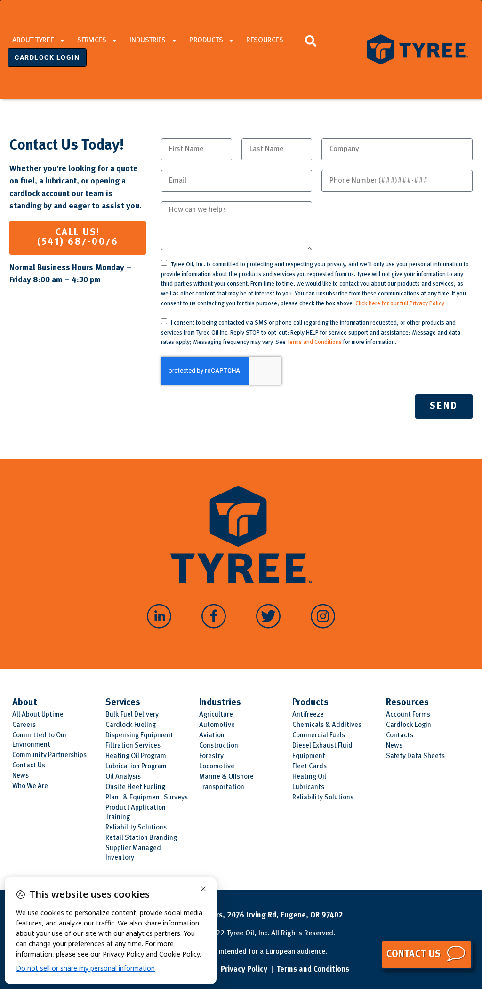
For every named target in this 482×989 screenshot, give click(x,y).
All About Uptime (38, 714)
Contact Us (28, 765)
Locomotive (216, 766)
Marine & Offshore (226, 777)
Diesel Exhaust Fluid (322, 746)
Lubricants (308, 787)
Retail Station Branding (141, 838)
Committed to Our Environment (39, 740)
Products (206, 40)
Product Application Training (135, 813)
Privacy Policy (244, 969)
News (20, 776)
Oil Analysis (123, 777)
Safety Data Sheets (415, 756)
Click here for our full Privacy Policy (399, 304)
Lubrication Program (136, 766)
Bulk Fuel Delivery (132, 714)
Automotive (217, 725)
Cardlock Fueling (130, 725)
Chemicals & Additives (327, 725)
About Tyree (33, 40)
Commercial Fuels (318, 735)
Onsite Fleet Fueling (135, 787)
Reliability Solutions (136, 827)
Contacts (399, 735)
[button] (310, 40)
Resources (264, 40)
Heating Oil (309, 777)
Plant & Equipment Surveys (146, 797)
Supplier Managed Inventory (133, 853)
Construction (218, 746)
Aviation (212, 735)
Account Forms (408, 714)
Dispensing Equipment (139, 735)
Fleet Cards (309, 766)
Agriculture (216, 714)
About (24, 703)
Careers (24, 725)
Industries (147, 40)
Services (91, 40)
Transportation (221, 787)
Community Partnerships (49, 755)
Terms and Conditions (314, 342)
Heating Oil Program (135, 756)
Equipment (308, 756)
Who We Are (30, 786)
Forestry (211, 756)
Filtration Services (133, 746)
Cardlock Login (408, 725)
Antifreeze (308, 714)
